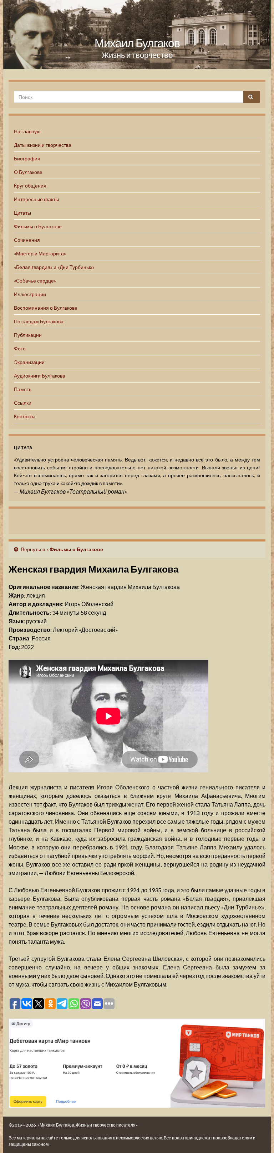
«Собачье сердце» (35, 281)
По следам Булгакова (39, 321)
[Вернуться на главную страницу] (137, 34)
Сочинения (27, 240)
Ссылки (22, 403)
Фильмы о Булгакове (38, 226)
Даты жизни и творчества (42, 145)
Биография (27, 158)
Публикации (28, 335)
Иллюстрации (30, 294)
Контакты (24, 416)
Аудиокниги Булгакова (39, 376)
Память (22, 389)
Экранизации (29, 362)
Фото (20, 348)
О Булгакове (28, 172)
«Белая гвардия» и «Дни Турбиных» (54, 267)
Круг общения (30, 186)
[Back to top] (258, 1137)
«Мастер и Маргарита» (40, 253)
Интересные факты (36, 199)
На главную (27, 131)
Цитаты (22, 213)
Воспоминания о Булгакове (45, 308)
